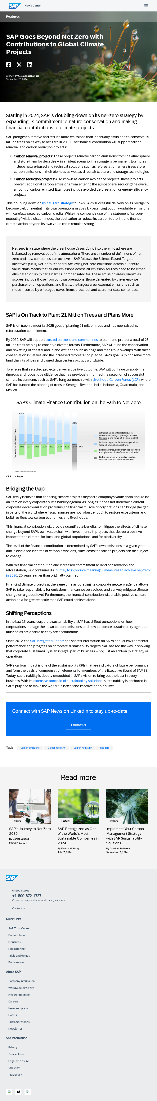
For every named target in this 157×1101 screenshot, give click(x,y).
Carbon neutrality (83, 748)
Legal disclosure (18, 1061)
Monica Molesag (70, 848)
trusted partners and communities (72, 340)
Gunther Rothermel (120, 848)
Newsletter (15, 1028)
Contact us (18, 908)
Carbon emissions (29, 748)
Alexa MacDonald (28, 76)
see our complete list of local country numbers (40, 900)
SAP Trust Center (19, 928)
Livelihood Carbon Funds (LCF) (116, 380)
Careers (13, 1001)
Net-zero (104, 748)
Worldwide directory (21, 987)
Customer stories (19, 1021)
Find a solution (17, 935)
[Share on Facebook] (8, 65)
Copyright (14, 1067)
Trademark (15, 1074)
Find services (16, 962)
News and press (18, 1008)
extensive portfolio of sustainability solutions (67, 681)
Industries (14, 942)
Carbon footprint (56, 748)
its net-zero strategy (57, 203)
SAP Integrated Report (47, 641)
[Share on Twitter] (19, 65)
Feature (10, 76)
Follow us (78, 725)
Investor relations (19, 994)
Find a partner (17, 948)
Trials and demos (19, 955)
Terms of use (16, 1054)
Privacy (12, 1047)
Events (12, 1015)
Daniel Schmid (21, 839)
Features (13, 16)
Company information (21, 981)
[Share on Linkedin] (29, 65)
